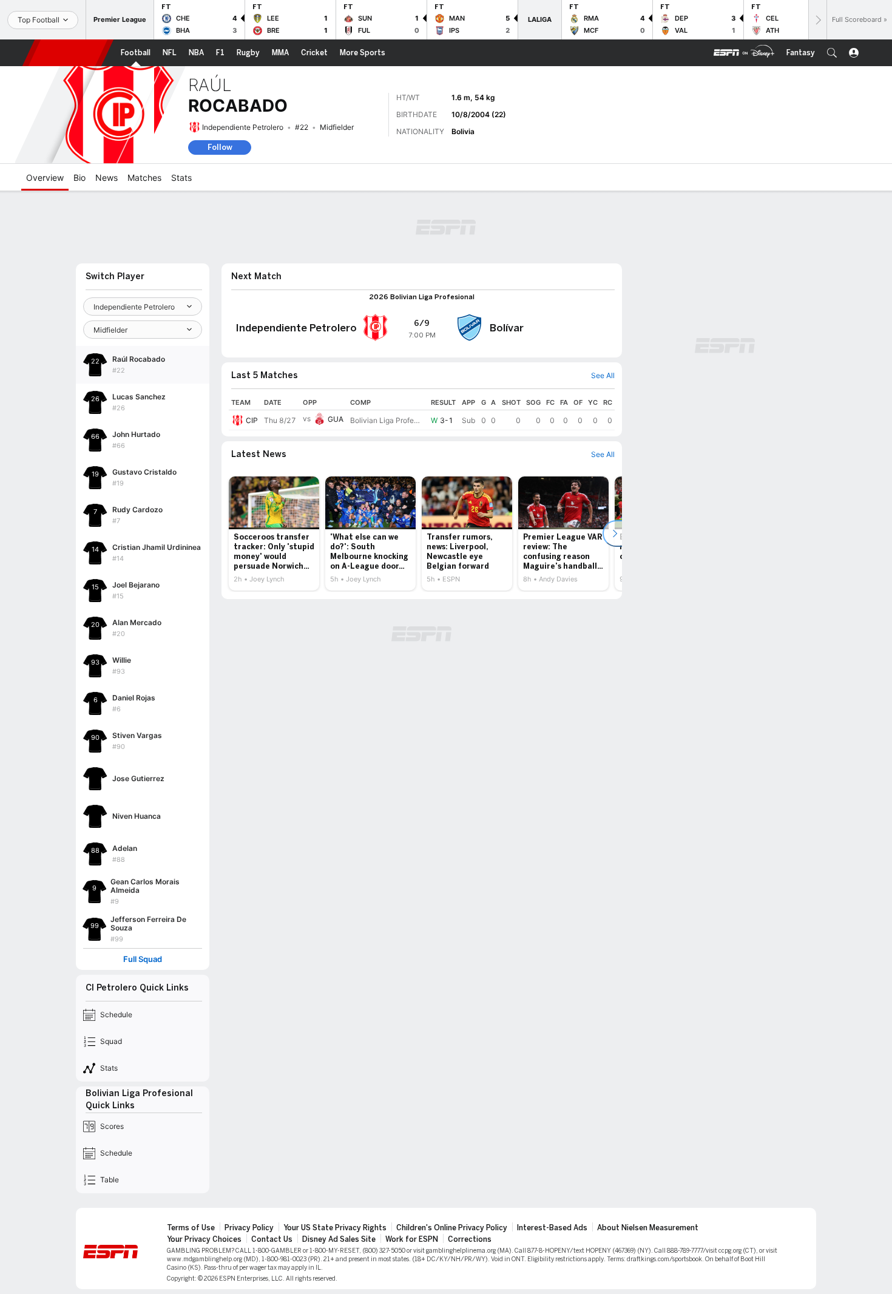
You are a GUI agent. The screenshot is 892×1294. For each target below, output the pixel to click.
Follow (220, 147)
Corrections (470, 1239)
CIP (252, 420)
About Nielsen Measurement (647, 1228)
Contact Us (271, 1239)
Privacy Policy (249, 1228)
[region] (422, 412)
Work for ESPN (411, 1239)
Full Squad (142, 959)
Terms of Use (191, 1228)
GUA (335, 419)
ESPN (68, 52)
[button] (832, 53)
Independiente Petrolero (242, 127)
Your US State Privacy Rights (335, 1228)
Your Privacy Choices (204, 1239)
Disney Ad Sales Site (339, 1239)
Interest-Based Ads (552, 1228)
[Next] (817, 19)
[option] (274, 533)
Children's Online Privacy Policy (451, 1228)
